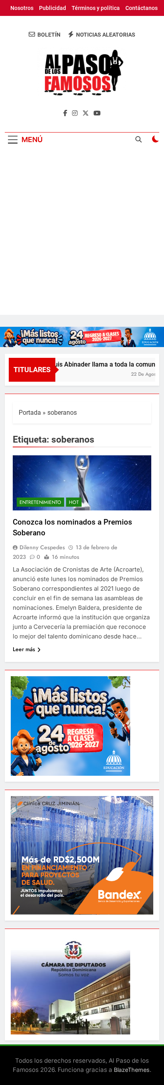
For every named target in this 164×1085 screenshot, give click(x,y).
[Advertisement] (82, 233)
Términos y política (96, 8)
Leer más (24, 649)
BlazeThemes (132, 1069)
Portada (30, 412)
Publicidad (52, 8)
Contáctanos (141, 8)
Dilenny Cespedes (42, 547)
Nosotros (21, 8)
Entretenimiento (40, 502)
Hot (74, 502)
